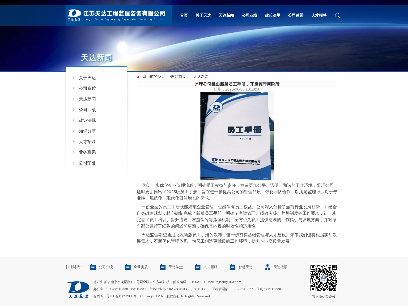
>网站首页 (177, 76)
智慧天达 (245, 267)
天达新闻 (226, 15)
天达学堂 (176, 267)
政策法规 (272, 15)
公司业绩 (249, 15)
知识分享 (87, 131)
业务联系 (87, 152)
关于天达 (203, 15)
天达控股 (280, 267)
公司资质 (87, 88)
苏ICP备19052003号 (121, 296)
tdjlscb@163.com (228, 282)
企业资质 (141, 267)
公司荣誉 (295, 15)
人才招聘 (319, 15)
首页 (184, 15)
